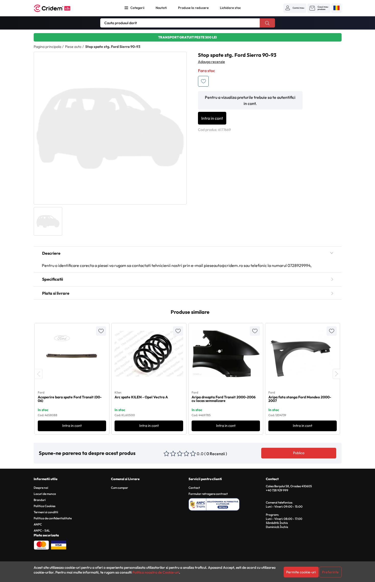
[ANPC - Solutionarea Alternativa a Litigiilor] (226, 503)
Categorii (137, 8)
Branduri (40, 500)
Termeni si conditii (46, 512)
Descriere (51, 253)
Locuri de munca (45, 494)
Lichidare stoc (230, 8)
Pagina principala (47, 46)
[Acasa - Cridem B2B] (58, 8)
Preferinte (330, 572)
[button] (294, 8)
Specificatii (52, 279)
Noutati (161, 8)
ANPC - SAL (42, 530)
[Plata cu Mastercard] (41, 544)
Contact (194, 488)
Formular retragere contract (208, 494)
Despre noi (41, 488)
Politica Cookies (44, 506)
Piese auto (73, 46)
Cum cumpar (119, 488)
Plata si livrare (55, 293)
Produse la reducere (193, 8)
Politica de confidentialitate (53, 518)
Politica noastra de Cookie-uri (155, 572)
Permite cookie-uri (301, 572)
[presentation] (39, 374)
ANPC (38, 524)
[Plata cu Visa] (58, 544)
